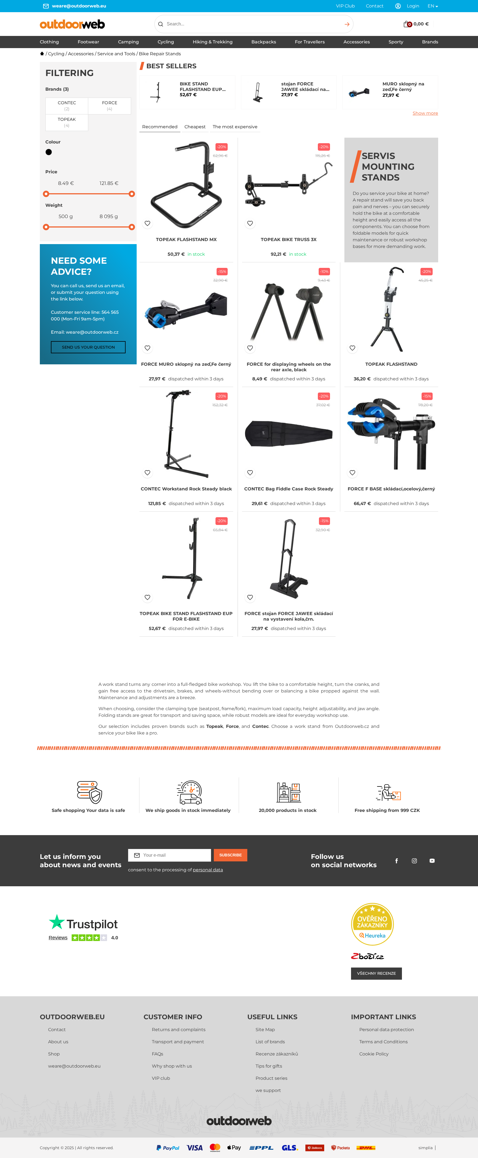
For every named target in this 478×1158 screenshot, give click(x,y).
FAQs (157, 1054)
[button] (147, 223)
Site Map (265, 1029)
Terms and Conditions (383, 1041)
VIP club (161, 1078)
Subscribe (230, 855)
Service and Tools (116, 53)
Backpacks (263, 42)
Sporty (396, 42)
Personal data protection (386, 1029)
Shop (54, 1054)
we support (268, 1090)
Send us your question (88, 347)
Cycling (166, 42)
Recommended (160, 126)
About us (58, 1041)
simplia (426, 1148)
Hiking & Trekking (213, 42)
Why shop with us (172, 1066)
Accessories (357, 42)
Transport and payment (178, 1041)
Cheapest (195, 126)
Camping (128, 42)
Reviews (58, 937)
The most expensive (235, 126)
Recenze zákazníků (277, 1054)
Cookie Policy (374, 1054)
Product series (271, 1078)
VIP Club (345, 6)
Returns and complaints (179, 1029)
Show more (425, 113)
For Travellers (310, 42)
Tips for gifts (269, 1066)
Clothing (49, 42)
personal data (208, 869)
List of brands (270, 1041)
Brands (430, 42)
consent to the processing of (175, 869)
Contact (375, 6)
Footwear (88, 42)
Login (413, 6)
